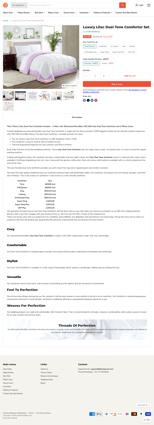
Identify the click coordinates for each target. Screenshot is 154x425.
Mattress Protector (102, 12)
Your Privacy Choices (43, 413)
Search (31, 413)
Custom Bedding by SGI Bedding (14, 413)
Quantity (86, 70)
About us (44, 369)
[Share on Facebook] (84, 100)
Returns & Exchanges (49, 376)
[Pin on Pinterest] (95, 100)
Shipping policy (47, 379)
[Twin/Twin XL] (90, 49)
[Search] (122, 5)
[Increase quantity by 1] (104, 76)
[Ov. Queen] (115, 49)
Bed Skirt (39, 12)
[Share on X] (88, 100)
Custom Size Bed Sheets (126, 12)
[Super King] (105, 54)
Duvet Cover (69, 12)
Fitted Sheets (24, 12)
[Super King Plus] (119, 54)
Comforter (84, 12)
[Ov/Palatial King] (91, 54)
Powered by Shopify (10, 418)
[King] (124, 49)
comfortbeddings (92, 31)
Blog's (43, 383)
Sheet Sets (8, 12)
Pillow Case (53, 12)
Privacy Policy (46, 372)
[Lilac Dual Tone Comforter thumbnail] (8, 96)
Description (77, 117)
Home (5, 21)
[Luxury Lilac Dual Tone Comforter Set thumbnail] (44, 96)
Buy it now (117, 84)
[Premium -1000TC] (91, 66)
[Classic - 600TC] (108, 66)
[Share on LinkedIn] (92, 100)
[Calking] (132, 49)
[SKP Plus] (132, 54)
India (142, 405)
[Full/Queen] (103, 49)
